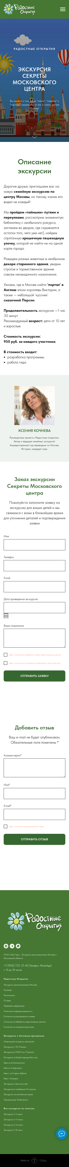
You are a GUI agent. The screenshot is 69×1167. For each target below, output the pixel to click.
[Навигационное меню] (62, 9)
